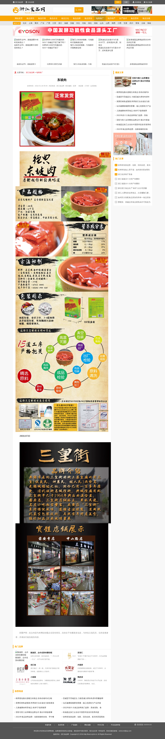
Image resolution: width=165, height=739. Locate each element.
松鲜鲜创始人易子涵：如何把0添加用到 (134, 170)
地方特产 (111, 18)
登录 (117, 2)
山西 (107, 23)
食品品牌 (77, 18)
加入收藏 (149, 2)
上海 (30, 23)
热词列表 (61, 725)
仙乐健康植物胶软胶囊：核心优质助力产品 (134, 106)
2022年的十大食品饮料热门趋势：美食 (132, 115)
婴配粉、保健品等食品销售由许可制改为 (134, 202)
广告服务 (74, 725)
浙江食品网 (19, 2)
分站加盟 (31, 2)
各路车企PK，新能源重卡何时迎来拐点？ (26, 46)
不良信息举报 (115, 725)
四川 (131, 23)
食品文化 (65, 18)
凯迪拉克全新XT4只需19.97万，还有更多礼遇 (109, 49)
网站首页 (19, 18)
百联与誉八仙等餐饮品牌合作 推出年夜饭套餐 (34, 712)
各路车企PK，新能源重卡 (26, 64)
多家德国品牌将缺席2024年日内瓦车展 (139, 46)
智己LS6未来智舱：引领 (82, 64)
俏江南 (22, 668)
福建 (66, 23)
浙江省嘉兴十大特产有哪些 (129, 179)
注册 (125, 2)
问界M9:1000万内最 (54, 64)
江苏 (54, 23)
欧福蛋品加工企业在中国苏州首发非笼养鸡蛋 (81, 712)
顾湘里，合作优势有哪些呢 (21, 659)
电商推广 (100, 18)
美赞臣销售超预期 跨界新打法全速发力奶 (133, 101)
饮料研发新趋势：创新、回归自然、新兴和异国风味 (84, 717)
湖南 (96, 23)
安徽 (72, 23)
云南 (143, 23)
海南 (149, 23)
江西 (119, 23)
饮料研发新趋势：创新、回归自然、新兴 (134, 165)
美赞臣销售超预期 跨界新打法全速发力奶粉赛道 (35, 703)
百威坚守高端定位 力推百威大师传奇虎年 (133, 97)
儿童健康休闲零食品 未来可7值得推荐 (31, 708)
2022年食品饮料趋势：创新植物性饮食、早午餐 (35, 717)
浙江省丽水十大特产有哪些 (129, 184)
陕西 (113, 23)
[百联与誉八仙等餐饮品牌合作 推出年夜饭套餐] (123, 86)
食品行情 (42, 18)
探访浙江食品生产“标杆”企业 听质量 (132, 188)
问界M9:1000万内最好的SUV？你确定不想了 (52, 46)
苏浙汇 (69, 656)
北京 (24, 23)
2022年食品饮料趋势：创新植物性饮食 (132, 129)
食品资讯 (30, 18)
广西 (48, 23)
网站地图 (87, 725)
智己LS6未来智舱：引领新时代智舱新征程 (81, 46)
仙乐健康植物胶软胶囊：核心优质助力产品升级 (82, 703)
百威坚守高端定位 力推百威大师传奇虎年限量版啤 (83, 698)
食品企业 (53, 18)
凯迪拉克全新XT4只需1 (110, 64)
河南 (84, 23)
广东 (42, 23)
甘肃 (125, 23)
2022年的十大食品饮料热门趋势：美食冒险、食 (82, 708)
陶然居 (69, 680)
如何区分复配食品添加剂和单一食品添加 (134, 197)
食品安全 (88, 18)
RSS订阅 (101, 725)
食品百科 (135, 18)
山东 (102, 23)
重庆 (36, 23)
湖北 (90, 23)
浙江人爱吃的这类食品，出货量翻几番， (134, 193)
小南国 (22, 680)
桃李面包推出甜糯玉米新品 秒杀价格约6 (133, 92)
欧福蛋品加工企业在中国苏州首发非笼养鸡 (134, 124)
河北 (78, 23)
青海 (137, 23)
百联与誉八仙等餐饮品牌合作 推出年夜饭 (133, 120)
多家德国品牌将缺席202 (139, 64)
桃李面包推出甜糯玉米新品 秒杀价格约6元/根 (34, 698)
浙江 (60, 23)
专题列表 (48, 725)
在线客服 (138, 2)
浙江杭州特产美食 (125, 174)
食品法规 (146, 18)
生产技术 (123, 18)
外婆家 (69, 668)
